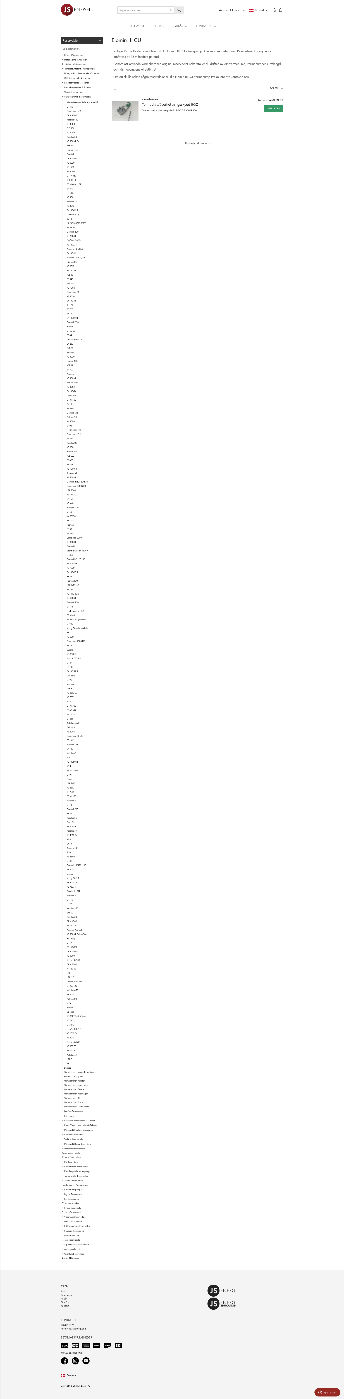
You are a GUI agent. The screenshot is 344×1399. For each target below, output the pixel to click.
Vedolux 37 (72, 830)
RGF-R (70, 218)
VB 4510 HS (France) (76, 619)
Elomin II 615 (72, 809)
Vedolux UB (72, 443)
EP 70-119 (71, 714)
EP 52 (69, 529)
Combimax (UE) (74, 111)
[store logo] (75, 10)
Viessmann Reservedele (74, 1216)
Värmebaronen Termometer (76, 1085)
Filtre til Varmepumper (74, 55)
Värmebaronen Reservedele (77, 96)
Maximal (70, 684)
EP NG (70, 464)
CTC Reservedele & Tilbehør (77, 78)
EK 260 (70, 343)
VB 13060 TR (72, 761)
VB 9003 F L (72, 236)
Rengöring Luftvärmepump (74, 64)
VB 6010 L (71, 869)
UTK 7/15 (71, 783)
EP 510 (70, 106)
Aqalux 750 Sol (74, 658)
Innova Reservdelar (73, 1208)
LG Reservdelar (71, 1162)
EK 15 (69, 404)
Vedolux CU (72, 753)
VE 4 (69, 766)
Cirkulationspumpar (73, 1189)
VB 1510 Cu (72, 494)
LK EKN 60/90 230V (76, 223)
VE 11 (69, 1063)
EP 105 (70, 624)
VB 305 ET (71, 1046)
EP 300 (70, 369)
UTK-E (69, 688)
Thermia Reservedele (73, 1180)
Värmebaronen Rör (72, 1098)
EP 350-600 (72, 770)
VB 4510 (70, 206)
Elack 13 (70, 1024)
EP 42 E (70, 533)
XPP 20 (70, 305)
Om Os (65, 1302)
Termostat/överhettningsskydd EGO (170, 104)
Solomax (70, 1011)
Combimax (71, 395)
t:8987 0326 (67, 1325)
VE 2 (69, 839)
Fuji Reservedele (71, 1199)
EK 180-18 (71, 300)
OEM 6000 (72, 158)
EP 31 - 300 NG (74, 430)
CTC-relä (71, 675)
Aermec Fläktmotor (70, 1258)
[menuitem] (137, 26)
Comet (70, 779)
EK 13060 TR (72, 318)
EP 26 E (70, 740)
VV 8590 (71, 421)
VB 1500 (70, 167)
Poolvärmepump (71, 1235)
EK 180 (70, 667)
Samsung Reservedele (74, 1230)
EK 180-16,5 (72, 210)
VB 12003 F (72, 244)
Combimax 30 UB (75, 736)
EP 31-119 (71, 1050)
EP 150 (70, 899)
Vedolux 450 (72, 990)
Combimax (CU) (74, 434)
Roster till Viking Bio (73, 1076)
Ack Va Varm (72, 382)
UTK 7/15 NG (73, 585)
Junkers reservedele (71, 1153)
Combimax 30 (73, 292)
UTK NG (70, 977)
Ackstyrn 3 (72, 1055)
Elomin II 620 (72, 231)
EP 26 (69, 645)
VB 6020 (71, 162)
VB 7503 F (71, 886)
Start (63, 1291)
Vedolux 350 (72, 908)
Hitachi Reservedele (71, 1239)
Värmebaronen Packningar (76, 1093)
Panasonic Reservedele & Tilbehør (79, 1120)
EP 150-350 (72, 947)
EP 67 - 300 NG (74, 1029)
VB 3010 (70, 266)
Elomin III (71, 546)
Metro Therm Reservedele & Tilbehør (81, 1125)
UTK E (69, 1059)
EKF (68, 973)
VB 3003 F (71, 542)
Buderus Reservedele (71, 1157)
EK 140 (70, 313)
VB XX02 (71, 503)
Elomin (70, 1007)
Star (69, 757)
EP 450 (70, 813)
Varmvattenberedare (73, 92)
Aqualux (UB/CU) (75, 249)
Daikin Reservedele (73, 1221)
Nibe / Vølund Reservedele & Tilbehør (81, 73)
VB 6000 (71, 955)
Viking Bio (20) (73, 1042)
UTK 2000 (71, 490)
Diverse (67, 1067)
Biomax (70, 326)
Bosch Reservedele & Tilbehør (77, 87)
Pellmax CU (72, 727)
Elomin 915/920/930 (76, 865)
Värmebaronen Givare (74, 1089)
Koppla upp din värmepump (77, 1171)
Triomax (70, 524)
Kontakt (65, 1305)
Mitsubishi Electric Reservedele (78, 1130)
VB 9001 (70, 197)
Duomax (70, 649)
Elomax (70, 874)
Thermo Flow (72, 150)
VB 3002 (71, 447)
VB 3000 (71, 171)
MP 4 (69, 1003)
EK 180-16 (71, 253)
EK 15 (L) (71, 938)
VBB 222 (70, 455)
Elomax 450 (72, 361)
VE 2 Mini (71, 856)
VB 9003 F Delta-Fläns (77, 934)
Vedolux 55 (72, 817)
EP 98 (69, 425)
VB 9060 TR (72, 468)
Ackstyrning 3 (73, 723)
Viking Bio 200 (73, 960)
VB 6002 (71, 731)
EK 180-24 (71, 391)
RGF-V (70, 309)
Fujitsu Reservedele (73, 1194)
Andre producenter (73, 1249)
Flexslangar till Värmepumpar (75, 1185)
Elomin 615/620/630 (76, 257)
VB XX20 (71, 227)
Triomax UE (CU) (74, 339)
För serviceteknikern (71, 1203)
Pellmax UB (72, 998)
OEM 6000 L (72, 951)
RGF (69, 701)
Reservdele (67, 1295)
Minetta (70, 193)
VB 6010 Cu (72, 1033)
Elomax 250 (72, 451)
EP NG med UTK (74, 184)
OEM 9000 (72, 115)
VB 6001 (70, 636)
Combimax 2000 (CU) (77, 486)
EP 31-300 (71, 705)
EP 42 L (70, 438)
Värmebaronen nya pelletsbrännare (80, 1072)
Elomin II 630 (73, 322)
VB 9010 (70, 994)
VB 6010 (70, 1037)
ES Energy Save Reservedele (77, 1226)
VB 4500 (71, 124)
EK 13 (69, 843)
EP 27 (69, 662)
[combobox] (145, 10)
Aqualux (70, 374)
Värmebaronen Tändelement (76, 1106)
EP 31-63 (71, 615)
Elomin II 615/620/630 (77, 481)
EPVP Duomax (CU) (75, 611)
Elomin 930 (72, 800)
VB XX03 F (71, 598)
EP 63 (69, 512)
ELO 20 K (71, 132)
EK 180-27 (71, 270)
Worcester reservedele (74, 1148)
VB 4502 (71, 387)
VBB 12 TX (71, 180)
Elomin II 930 (73, 602)
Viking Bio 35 (73, 878)
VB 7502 (70, 792)
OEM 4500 (72, 921)
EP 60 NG (71, 710)
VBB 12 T (71, 274)
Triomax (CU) (72, 580)
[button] (276, 88)
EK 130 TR (71, 925)
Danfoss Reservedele (73, 1111)
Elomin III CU (73, 891)
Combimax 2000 (74, 537)
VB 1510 (70, 589)
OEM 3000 (72, 964)
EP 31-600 (71, 399)
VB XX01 (70, 408)
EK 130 (70, 749)
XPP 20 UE (71, 968)
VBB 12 (70, 365)
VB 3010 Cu (72, 882)
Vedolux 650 (72, 119)
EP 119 (70, 904)
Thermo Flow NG (74, 981)
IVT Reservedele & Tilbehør (76, 82)
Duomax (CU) (73, 214)
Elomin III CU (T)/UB (76, 559)
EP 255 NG (72, 986)
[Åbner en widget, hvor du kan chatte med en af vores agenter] (327, 1392)
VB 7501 (70, 697)
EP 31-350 (71, 796)
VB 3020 (71, 356)
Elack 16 (70, 822)
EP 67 (69, 942)
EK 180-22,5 (72, 671)
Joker (69, 852)
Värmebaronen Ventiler (74, 1080)
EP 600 (70, 460)
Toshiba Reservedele (73, 1139)
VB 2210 (70, 787)
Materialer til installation (75, 59)
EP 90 (69, 680)
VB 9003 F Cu (73, 141)
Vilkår (64, 1298)
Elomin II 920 (72, 507)
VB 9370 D (72, 654)
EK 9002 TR (72, 563)
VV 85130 (71, 516)
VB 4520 (71, 296)
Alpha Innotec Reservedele (76, 1244)
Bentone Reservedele (73, 1134)
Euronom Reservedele (71, 1212)
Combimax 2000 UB (76, 641)
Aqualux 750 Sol (74, 930)
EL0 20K (70, 128)
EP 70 (69, 805)
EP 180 (70, 520)
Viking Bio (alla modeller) (78, 628)
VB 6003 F (71, 826)
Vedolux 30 (72, 917)
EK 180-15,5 (72, 572)
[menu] (172, 26)
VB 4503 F (71, 477)
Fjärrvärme (69, 1116)
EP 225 (70, 718)
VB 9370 (71, 568)
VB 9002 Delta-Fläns (76, 1016)
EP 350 (70, 555)
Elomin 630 (72, 895)
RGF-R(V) (71, 1020)
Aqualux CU (72, 848)
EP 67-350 (71, 175)
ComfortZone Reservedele (76, 1166)
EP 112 (69, 632)
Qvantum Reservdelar (74, 1253)
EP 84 (69, 335)
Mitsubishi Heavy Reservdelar (77, 1144)
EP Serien (71, 331)
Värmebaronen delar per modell (82, 102)
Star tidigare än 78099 (77, 550)
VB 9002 (71, 287)
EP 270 (70, 188)
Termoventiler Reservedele (76, 1176)
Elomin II (70, 154)
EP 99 (69, 774)
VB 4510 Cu (72, 835)
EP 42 (69, 576)
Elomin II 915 (72, 412)
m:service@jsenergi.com (74, 1328)
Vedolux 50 (72, 137)
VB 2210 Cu (72, 693)
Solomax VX (72, 473)
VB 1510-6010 (73, 593)
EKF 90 (70, 912)
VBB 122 (70, 145)
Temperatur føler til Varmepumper (79, 68)
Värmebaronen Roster (73, 1102)
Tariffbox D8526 (74, 240)
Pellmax (70, 283)
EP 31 (69, 861)
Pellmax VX (72, 417)
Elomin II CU (72, 744)
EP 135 (70, 606)
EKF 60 (70, 348)
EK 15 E (70, 499)
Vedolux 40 (72, 201)
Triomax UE (72, 262)
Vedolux (70, 352)
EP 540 (70, 279)
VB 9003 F (71, 378)
